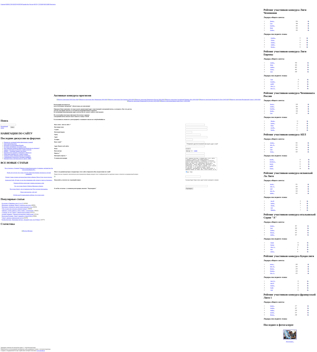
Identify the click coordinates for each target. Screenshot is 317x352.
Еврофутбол (25, 4)
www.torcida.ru (41, 350)
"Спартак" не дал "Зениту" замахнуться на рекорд (16, 212)
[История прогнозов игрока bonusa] (307, 245)
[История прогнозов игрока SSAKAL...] (308, 162)
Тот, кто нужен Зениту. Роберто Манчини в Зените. (28, 186)
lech (272, 208)
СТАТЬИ (40, 4)
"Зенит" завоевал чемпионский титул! (13, 218)
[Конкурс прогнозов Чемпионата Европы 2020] (68, 99)
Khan (271, 28)
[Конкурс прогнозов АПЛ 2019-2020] (182, 99)
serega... (272, 251)
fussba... (273, 203)
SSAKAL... (273, 161)
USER (195, 151)
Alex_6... (272, 86)
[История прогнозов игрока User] (308, 23)
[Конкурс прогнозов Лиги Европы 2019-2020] (121, 99)
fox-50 (272, 201)
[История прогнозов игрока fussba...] (307, 203)
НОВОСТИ (8, 4)
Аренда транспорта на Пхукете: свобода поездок (17, 149)
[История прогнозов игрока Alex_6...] (307, 86)
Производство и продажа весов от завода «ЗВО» (17, 158)
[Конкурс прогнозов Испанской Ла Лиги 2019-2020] (214, 99)
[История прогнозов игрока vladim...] (307, 45)
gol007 (272, 84)
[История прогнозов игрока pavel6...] (307, 128)
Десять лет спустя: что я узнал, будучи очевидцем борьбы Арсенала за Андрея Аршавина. (29, 173)
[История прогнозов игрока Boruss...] (308, 315)
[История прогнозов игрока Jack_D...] (307, 88)
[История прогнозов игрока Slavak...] (308, 21)
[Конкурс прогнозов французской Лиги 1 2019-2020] (175, 101)
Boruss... (272, 315)
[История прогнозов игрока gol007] (307, 84)
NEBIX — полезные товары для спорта (15, 151)
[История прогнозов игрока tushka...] (308, 193)
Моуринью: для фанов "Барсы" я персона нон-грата (16, 205)
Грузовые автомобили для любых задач (15, 146)
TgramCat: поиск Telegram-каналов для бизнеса (17, 155)
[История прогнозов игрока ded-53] (307, 283)
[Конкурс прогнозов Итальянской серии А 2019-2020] (244, 99)
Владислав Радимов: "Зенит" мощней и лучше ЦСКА (17, 216)
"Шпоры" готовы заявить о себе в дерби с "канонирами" (18, 210)
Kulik (271, 288)
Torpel (272, 242)
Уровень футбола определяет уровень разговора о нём (29, 183)
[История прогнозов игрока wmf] (308, 147)
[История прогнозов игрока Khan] (308, 28)
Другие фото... (290, 341)
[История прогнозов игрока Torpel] (307, 243)
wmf (271, 147)
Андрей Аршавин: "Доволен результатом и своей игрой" (18, 214)
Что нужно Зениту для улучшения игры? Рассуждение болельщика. (29, 189)
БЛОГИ (14, 4)
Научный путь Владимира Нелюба (14, 145)
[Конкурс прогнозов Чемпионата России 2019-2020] (149, 99)
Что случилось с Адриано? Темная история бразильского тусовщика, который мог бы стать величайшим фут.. (29, 169)
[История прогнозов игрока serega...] (307, 251)
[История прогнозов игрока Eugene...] (308, 271)
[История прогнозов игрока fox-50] (307, 201)
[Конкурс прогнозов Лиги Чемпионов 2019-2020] (93, 99)
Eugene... (272, 271)
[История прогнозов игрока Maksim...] (307, 210)
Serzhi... (272, 111)
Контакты (53, 4)
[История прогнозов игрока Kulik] (307, 288)
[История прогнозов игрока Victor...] (307, 40)
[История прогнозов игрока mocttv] (308, 164)
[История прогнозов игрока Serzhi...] (308, 111)
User (271, 23)
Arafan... (272, 30)
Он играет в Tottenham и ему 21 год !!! (12, 203)
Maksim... (273, 210)
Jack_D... (272, 88)
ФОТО (36, 4)
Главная (3, 4)
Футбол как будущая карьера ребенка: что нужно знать (28, 195)
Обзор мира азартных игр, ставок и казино (16, 154)
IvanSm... (272, 25)
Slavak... (272, 21)
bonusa (272, 245)
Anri (271, 290)
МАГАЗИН (46, 4)
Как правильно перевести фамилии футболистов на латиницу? (22, 148)
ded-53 (272, 283)
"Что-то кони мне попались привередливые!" (14, 209)
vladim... (273, 44)
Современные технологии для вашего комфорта (17, 157)
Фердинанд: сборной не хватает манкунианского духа (17, 207)
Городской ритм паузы (10, 143)
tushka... (272, 193)
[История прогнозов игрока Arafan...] (308, 30)
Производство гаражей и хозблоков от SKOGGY (18, 152)
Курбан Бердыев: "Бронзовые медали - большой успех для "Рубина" (21, 219)
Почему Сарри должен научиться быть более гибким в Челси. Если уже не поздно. (28, 177)
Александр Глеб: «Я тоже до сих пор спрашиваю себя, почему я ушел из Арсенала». (28, 180)
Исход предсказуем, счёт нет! (28, 192)
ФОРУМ (19, 4)
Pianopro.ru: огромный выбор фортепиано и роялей (18, 142)
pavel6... (273, 128)
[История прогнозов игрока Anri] (307, 290)
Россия (31, 4)
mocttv (271, 164)
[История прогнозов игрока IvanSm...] (308, 26)
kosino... (273, 123)
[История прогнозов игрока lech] (307, 208)
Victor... (273, 40)
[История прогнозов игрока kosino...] (307, 123)
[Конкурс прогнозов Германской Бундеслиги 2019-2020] (143, 101)
